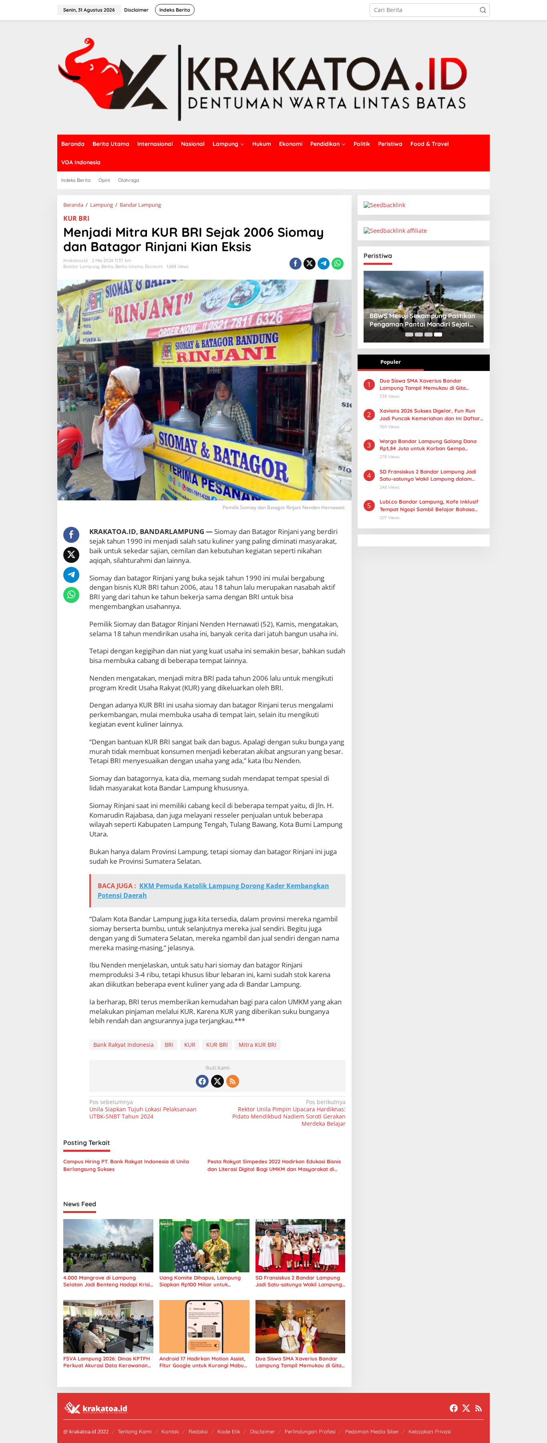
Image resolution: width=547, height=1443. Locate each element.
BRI (169, 1044)
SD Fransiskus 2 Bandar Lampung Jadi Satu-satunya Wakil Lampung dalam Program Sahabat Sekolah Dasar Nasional (298, 1281)
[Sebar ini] (296, 264)
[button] (483, 10)
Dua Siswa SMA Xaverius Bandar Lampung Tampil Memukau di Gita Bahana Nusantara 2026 (298, 1362)
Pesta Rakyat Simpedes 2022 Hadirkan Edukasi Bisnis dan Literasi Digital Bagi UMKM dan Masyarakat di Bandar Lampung (274, 1165)
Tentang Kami (135, 1431)
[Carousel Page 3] (428, 335)
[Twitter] (217, 1081)
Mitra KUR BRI (257, 1044)
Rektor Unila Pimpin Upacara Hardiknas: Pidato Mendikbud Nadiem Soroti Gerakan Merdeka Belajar (288, 1113)
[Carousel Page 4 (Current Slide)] (438, 335)
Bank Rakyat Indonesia (123, 1044)
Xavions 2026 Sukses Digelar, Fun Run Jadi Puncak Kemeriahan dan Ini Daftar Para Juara (430, 414)
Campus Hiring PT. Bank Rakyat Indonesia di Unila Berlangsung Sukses (126, 1165)
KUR (189, 1044)
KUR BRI (76, 218)
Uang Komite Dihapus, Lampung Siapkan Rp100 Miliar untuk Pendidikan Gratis (200, 1281)
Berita (107, 266)
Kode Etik (228, 1431)
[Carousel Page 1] (409, 335)
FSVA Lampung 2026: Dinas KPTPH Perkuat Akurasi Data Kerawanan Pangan (106, 1362)
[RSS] (232, 1081)
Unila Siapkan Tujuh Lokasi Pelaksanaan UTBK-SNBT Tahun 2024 (143, 1109)
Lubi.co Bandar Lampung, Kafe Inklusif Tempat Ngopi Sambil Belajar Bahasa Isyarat (429, 505)
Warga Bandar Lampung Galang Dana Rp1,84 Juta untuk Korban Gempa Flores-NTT (428, 445)
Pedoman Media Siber (372, 1431)
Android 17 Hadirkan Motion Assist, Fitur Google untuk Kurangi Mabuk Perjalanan (203, 1362)
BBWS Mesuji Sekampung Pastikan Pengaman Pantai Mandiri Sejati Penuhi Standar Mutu (422, 320)
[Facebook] (202, 1081)
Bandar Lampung (81, 266)
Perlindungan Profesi (310, 1431)
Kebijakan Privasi (429, 1431)
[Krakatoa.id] (273, 77)
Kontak (170, 1431)
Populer (390, 361)
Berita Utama (129, 266)
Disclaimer (262, 1431)
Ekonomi (154, 266)
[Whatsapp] (338, 264)
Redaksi (198, 1431)
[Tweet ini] (310, 264)
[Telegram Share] (324, 264)
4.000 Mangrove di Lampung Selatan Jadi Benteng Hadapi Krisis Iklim (107, 1281)
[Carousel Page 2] (419, 335)
